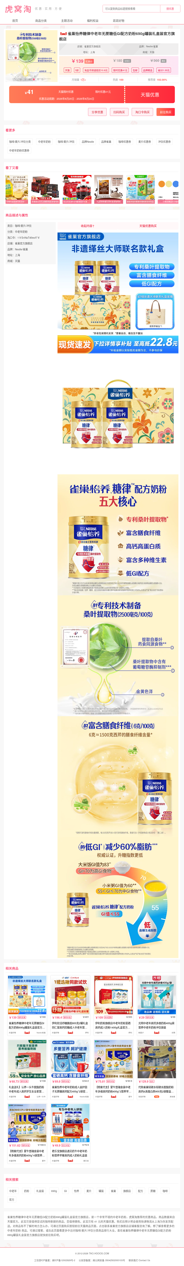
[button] (20, 79)
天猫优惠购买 (148, 226)
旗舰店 (127, 1191)
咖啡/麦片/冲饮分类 (20, 141)
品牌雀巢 (106, 141)
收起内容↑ (88, 226)
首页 (15, 21)
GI (65, 1191)
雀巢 (113, 1191)
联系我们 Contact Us (139, 1260)
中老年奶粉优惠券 (19, 150)
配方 (140, 1191)
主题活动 (67, 21)
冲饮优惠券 (164, 141)
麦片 (88, 1191)
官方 (11, 1199)
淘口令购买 (142, 112)
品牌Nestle (88, 141)
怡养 (76, 1191)
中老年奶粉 (44, 141)
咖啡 (165, 1191)
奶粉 (26, 1191)
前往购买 (165, 112)
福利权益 (92, 21)
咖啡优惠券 (124, 141)
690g (54, 1191)
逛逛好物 (118, 21)
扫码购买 (119, 112)
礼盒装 (40, 1191)
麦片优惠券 (144, 141)
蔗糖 (152, 1191)
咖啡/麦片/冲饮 (66, 141)
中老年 (13, 1191)
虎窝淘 (19, 8)
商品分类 (41, 21)
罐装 (101, 1191)
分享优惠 (97, 112)
